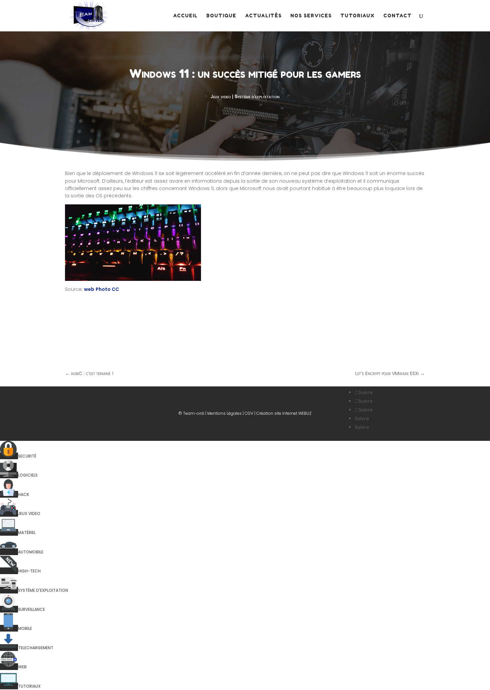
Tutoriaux (357, 15)
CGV (249, 413)
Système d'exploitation (257, 96)
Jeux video (220, 96)
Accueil (185, 15)
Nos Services (311, 15)
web (89, 289)
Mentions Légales (224, 413)
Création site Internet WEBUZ (284, 413)
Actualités (263, 15)
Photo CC (107, 289)
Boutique (221, 15)
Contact (397, 15)
